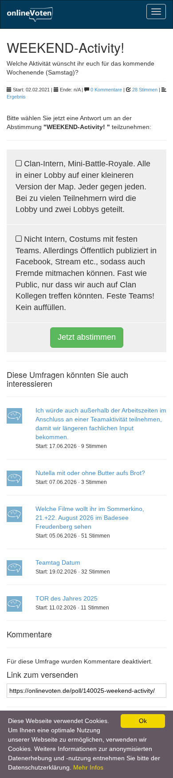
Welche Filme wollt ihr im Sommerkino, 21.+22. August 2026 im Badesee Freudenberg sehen (89, 517)
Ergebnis (16, 96)
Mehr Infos (88, 767)
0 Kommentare (106, 89)
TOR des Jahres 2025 (66, 598)
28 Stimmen (144, 89)
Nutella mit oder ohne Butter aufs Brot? (90, 472)
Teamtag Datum (57, 562)
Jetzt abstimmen (87, 337)
